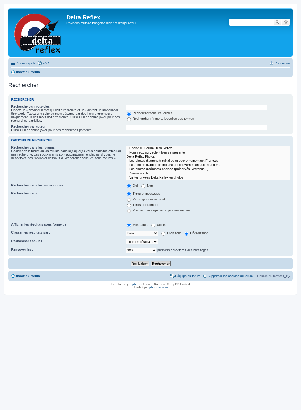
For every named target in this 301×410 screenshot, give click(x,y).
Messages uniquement (148, 199)
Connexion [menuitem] (282, 63)
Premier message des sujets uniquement (161, 210)
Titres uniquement (145, 204)
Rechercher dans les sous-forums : (38, 185)
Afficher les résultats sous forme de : (39, 224)
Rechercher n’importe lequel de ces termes (163, 118)
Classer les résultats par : (30, 232)
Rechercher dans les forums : (34, 147)
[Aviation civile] (207, 173)
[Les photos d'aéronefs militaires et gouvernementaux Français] (207, 161)
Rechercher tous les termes (152, 113)
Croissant (173, 233)
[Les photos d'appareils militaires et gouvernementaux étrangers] (207, 165)
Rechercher (277, 22)
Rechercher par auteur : (29, 126)
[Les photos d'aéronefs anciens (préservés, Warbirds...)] (207, 169)
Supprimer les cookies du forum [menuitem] (230, 276)
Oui (135, 185)
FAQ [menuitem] (46, 63)
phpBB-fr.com (158, 287)
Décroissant (198, 233)
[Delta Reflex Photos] (207, 157)
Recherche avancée (286, 22)
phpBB (137, 284)
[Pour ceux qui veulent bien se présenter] (207, 153)
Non (149, 185)
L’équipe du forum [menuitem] (187, 276)
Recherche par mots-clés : (31, 106)
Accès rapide (25, 63)
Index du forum (28, 72)
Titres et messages (146, 193)
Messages (140, 224)
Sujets (161, 224)
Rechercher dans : (25, 193)
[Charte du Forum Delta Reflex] (207, 148)
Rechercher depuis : (26, 241)
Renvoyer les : (22, 249)
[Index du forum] (38, 32)
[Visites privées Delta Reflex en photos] (207, 178)
